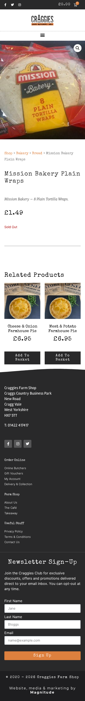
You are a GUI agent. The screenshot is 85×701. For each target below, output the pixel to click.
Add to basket (22, 358)
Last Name (13, 617)
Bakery (22, 153)
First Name (13, 601)
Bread (37, 153)
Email (8, 633)
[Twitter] (12, 5)
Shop (8, 153)
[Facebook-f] (5, 5)
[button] (42, 34)
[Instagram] (20, 5)
